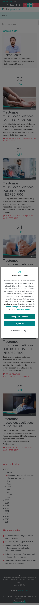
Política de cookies (23, 309)
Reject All (19, 323)
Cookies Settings (19, 330)
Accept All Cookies (19, 316)
